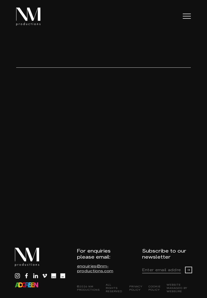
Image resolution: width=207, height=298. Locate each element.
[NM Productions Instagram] (17, 275)
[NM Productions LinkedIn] (35, 275)
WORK (160, 60)
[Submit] (188, 270)
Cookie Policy (154, 288)
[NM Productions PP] (62, 275)
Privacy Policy (135, 288)
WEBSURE (174, 291)
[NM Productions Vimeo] (44, 275)
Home (23, 39)
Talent (43, 39)
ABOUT (183, 60)
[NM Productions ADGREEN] (26, 284)
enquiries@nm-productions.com (95, 268)
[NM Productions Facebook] (26, 275)
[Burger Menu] (187, 16)
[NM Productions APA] (53, 275)
